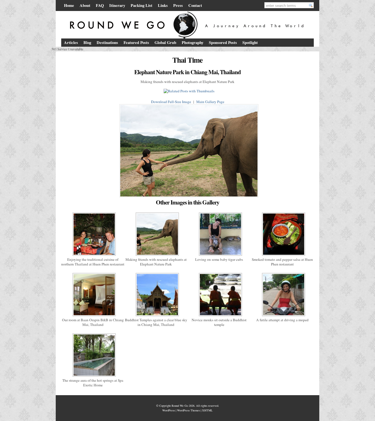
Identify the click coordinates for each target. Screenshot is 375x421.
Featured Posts (136, 42)
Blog (87, 42)
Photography (192, 42)
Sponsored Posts (223, 42)
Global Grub (165, 42)
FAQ (100, 5)
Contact (195, 5)
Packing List (141, 5)
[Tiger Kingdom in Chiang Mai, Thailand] (219, 255)
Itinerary (117, 5)
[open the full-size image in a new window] (187, 197)
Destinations (107, 42)
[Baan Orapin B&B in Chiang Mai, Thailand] (93, 316)
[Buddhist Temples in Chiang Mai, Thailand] (156, 316)
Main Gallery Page (210, 101)
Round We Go (180, 406)
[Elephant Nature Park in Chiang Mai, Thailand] (156, 255)
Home (69, 5)
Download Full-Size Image (171, 101)
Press (178, 5)
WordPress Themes (188, 410)
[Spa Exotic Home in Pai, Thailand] (93, 376)
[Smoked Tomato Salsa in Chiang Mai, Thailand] (282, 255)
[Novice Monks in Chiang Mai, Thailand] (219, 316)
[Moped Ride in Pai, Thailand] (282, 316)
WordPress (168, 410)
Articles (71, 42)
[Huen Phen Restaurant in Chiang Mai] (93, 255)
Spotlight (250, 42)
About (85, 5)
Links (163, 5)
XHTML (207, 410)
